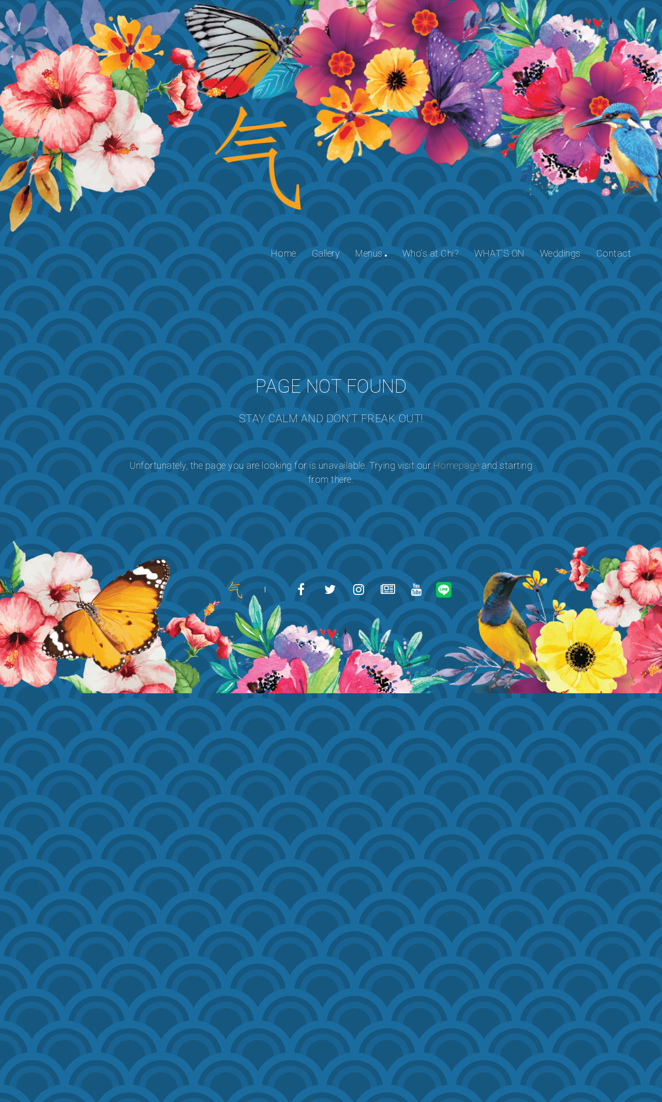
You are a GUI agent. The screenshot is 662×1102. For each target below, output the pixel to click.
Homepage (456, 465)
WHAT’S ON (499, 253)
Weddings (560, 253)
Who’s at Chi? (430, 253)
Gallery (326, 253)
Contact (613, 253)
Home (283, 253)
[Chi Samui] (235, 589)
